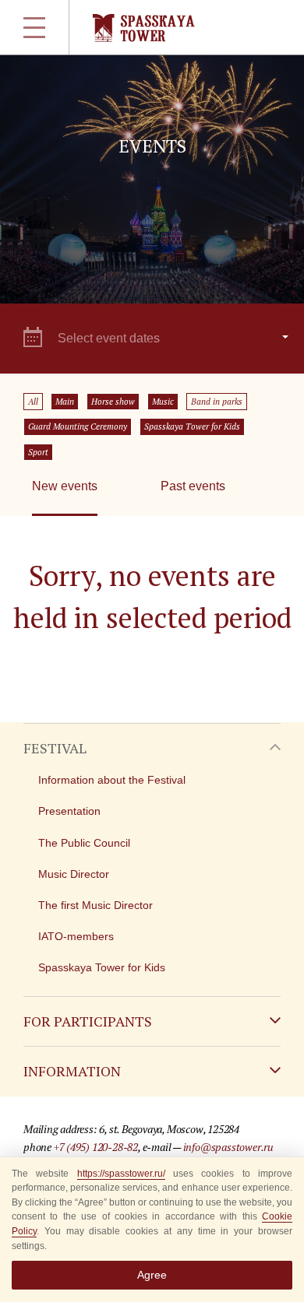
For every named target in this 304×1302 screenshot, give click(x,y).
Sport (38, 452)
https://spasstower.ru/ (121, 1173)
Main (64, 401)
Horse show (113, 401)
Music (163, 401)
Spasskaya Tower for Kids (192, 426)
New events (64, 486)
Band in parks (216, 401)
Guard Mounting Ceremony (77, 426)
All (33, 401)
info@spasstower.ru (228, 1146)
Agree (152, 1275)
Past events (193, 486)
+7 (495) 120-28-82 (96, 1146)
